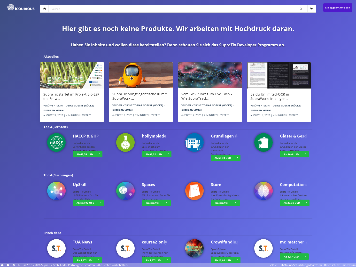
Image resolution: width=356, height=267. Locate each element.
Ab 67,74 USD (85, 154)
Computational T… (298, 184)
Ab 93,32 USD (154, 154)
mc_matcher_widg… (299, 242)
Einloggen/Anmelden (337, 7)
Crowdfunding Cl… (229, 242)
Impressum (349, 265)
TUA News (82, 242)
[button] (99, 154)
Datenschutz (332, 265)
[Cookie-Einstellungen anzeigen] (13, 265)
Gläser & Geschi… (296, 136)
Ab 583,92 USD (85, 202)
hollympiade (154, 136)
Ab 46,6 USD (291, 154)
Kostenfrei (152, 202)
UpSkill (79, 184)
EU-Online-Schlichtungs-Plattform (300, 265)
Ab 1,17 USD (84, 260)
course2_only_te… (159, 242)
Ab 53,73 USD (223, 158)
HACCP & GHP (86, 136)
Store (216, 184)
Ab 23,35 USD (292, 202)
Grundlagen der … (228, 136)
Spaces (148, 184)
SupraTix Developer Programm (248, 45)
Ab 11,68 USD (223, 260)
